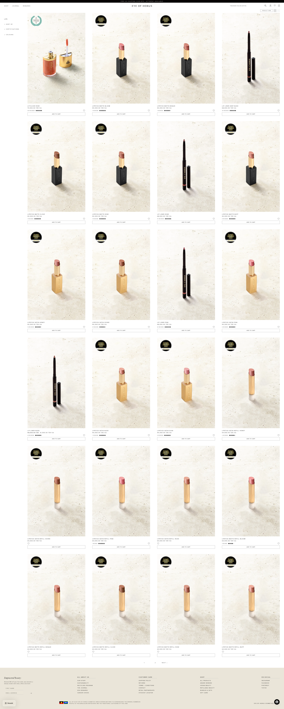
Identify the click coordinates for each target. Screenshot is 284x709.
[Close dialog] (183, 326)
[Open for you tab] (277, 702)
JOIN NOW (155, 364)
